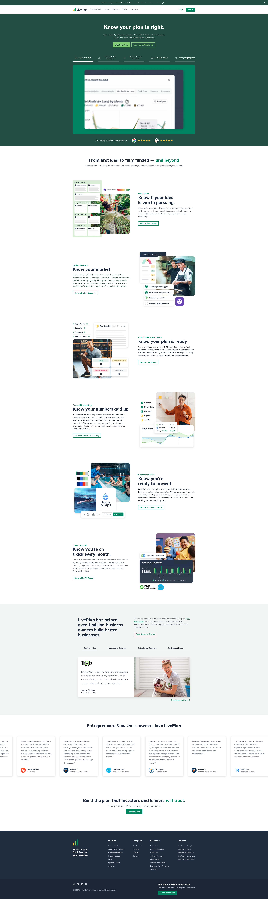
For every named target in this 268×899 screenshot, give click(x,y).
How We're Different (116, 849)
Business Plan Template (159, 866)
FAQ (110, 859)
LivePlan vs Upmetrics (186, 856)
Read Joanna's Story (179, 700)
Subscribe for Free (167, 893)
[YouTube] (86, 884)
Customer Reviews (115, 852)
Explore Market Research (85, 293)
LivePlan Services (157, 849)
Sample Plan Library (158, 863)
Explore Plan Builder (148, 362)
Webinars (154, 852)
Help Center (155, 846)
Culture (136, 856)
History (136, 852)
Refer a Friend (155, 859)
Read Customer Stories (145, 634)
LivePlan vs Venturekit (186, 859)
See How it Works (142, 45)
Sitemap (153, 869)
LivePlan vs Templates (186, 846)
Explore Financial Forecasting (87, 436)
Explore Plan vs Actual (84, 578)
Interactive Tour (114, 846)
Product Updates (114, 856)
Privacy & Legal (110, 890)
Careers (136, 849)
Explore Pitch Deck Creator (151, 507)
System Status (114, 863)
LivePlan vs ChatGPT (185, 852)
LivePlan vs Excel (184, 849)
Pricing (125, 9)
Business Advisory (176, 648)
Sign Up (191, 9)
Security (111, 866)
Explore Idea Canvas (148, 223)
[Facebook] (78, 884)
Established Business (147, 648)
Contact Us (137, 846)
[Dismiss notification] (264, 2)
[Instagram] (74, 884)
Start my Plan (134, 811)
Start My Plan (121, 45)
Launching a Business (116, 648)
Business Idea (90, 648)
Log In (181, 9)
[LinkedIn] (82, 884)
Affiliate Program (156, 856)
